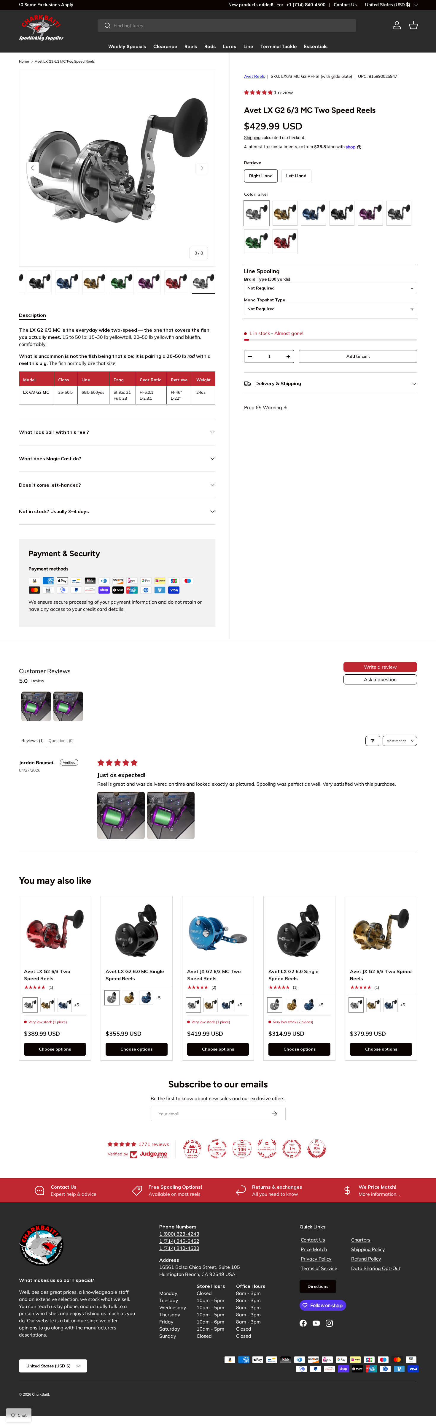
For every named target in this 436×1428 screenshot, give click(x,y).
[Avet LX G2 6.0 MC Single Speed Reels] (137, 932)
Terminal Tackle (278, 46)
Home (24, 61)
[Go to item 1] (36, 706)
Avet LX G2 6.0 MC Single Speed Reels (135, 974)
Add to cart (358, 356)
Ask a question (380, 679)
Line (248, 46)
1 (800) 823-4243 (179, 1234)
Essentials (316, 46)
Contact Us (345, 4)
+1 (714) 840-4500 (305, 4)
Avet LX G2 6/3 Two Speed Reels (47, 974)
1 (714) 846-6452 (179, 1241)
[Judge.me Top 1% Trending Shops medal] (291, 1148)
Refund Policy (366, 1259)
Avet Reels (254, 76)
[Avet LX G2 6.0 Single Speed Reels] (299, 932)
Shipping (252, 137)
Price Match (314, 1249)
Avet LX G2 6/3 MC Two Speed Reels (65, 61)
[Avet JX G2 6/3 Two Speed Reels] (381, 932)
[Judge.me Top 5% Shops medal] (316, 1148)
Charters (360, 1240)
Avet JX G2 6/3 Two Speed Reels (381, 974)
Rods (210, 46)
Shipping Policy (368, 1249)
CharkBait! (40, 1394)
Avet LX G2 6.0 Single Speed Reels (293, 974)
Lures (229, 46)
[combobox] (227, 25)
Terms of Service (319, 1268)
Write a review (380, 667)
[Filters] (372, 741)
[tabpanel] (117, 365)
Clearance (165, 46)
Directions (318, 1286)
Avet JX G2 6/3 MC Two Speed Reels (214, 974)
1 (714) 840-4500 (179, 1248)
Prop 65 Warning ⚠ (265, 408)
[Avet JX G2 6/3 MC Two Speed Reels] (218, 932)
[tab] (32, 315)
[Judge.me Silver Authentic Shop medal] (266, 1148)
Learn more (76, 4)
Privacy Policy (316, 1259)
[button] (413, 25)
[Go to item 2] (68, 706)
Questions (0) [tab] (61, 740)
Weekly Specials (127, 46)
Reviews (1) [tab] (32, 740)
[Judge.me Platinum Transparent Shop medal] (217, 1148)
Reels (190, 46)
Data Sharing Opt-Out (375, 1268)
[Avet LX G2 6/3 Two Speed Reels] (55, 932)
